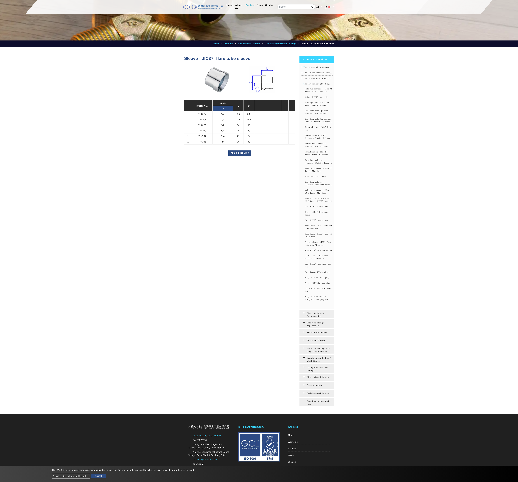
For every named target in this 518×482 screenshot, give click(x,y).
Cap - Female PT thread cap (317, 272)
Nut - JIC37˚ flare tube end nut (319, 250)
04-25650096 (214, 436)
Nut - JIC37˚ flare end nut (316, 207)
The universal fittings (249, 44)
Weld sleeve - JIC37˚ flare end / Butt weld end (318, 227)
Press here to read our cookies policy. (71, 476)
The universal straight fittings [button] (317, 84)
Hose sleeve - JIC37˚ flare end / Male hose (318, 235)
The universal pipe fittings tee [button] (317, 78)
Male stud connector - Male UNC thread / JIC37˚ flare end (318, 199)
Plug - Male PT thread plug (317, 278)
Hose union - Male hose (315, 177)
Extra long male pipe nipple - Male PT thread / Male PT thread (318, 112)
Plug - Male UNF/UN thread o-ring (318, 289)
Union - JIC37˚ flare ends (316, 97)
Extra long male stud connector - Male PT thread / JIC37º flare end (319, 120)
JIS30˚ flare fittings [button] (317, 332)
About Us (238, 7)
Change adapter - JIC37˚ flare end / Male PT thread (318, 243)
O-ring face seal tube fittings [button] (317, 369)
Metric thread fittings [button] (318, 377)
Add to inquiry (240, 153)
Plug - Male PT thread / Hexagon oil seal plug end (316, 298)
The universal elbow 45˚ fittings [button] (318, 73)
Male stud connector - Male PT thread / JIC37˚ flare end (318, 90)
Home (230, 5)
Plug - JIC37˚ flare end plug (317, 283)
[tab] (316, 59)
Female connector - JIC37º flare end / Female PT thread (317, 136)
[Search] (312, 6)
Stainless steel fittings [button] (318, 393)
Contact (269, 5)
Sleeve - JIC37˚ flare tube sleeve (316, 213)
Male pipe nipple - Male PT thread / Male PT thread (317, 103)
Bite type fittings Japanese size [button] (315, 324)
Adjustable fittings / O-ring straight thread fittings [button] (318, 350)
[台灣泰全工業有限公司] (203, 7)
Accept (98, 476)
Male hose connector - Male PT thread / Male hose (319, 169)
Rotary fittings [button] (314, 385)
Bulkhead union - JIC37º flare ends (318, 128)
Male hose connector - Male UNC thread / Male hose (317, 191)
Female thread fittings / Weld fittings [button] (319, 359)
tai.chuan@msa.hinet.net (205, 459)
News (260, 5)
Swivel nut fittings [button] (316, 340)
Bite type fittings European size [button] (315, 314)
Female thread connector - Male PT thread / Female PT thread (317, 145)
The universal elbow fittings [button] (316, 67)
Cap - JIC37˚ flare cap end (316, 220)
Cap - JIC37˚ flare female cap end (318, 265)
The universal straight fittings (280, 44)
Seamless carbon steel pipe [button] (318, 402)
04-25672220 (199, 436)
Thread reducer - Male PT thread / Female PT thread (316, 153)
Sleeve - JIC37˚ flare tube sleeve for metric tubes (316, 257)
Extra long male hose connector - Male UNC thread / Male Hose (318, 183)
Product (250, 5)
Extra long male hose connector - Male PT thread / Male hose (317, 161)
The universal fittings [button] (317, 59)
